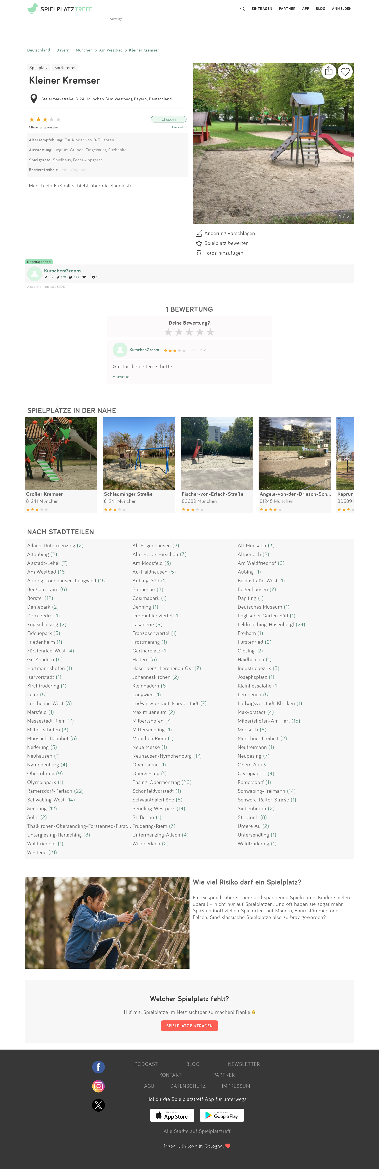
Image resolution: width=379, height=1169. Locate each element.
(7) (64, 563)
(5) (172, 571)
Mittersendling (148, 729)
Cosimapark (145, 598)
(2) (80, 545)
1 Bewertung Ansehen (44, 127)
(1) (258, 571)
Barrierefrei (64, 67)
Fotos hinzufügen (223, 252)
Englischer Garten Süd (263, 615)
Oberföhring (40, 773)
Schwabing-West (46, 799)
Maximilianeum (149, 712)
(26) (186, 782)
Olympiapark (41, 782)
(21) (52, 852)
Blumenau (143, 589)
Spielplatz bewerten (226, 243)
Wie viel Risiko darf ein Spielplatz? (247, 882)
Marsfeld (37, 712)
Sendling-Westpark (153, 808)
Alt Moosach (252, 545)
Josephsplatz (252, 676)
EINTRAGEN (262, 8)
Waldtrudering (253, 843)
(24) (300, 624)
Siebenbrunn (252, 808)
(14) (291, 790)
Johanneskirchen (151, 676)
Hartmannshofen (46, 668)
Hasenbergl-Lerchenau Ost (162, 668)
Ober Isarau (145, 764)
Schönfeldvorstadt (153, 790)
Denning (141, 606)
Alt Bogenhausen (151, 545)
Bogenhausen (253, 589)
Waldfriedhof (41, 843)
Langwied (143, 694)
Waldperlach (146, 843)
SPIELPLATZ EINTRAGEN (189, 1026)
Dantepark (38, 606)
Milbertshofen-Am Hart (264, 720)
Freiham (247, 633)
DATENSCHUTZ (188, 1085)
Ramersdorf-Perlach (49, 790)
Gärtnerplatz (146, 650)
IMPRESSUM (236, 1085)
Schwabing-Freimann (261, 790)
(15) (296, 720)
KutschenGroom (62, 270)
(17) (197, 755)
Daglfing (247, 598)
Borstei (35, 598)
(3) (271, 545)
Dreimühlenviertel (152, 615)
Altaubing (38, 554)
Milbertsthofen (43, 729)
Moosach (248, 729)
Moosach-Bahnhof (48, 738)
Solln (33, 817)
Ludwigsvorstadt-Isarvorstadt (165, 703)
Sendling (37, 808)
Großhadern (40, 659)
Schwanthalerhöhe (153, 799)
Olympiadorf (252, 773)
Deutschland (38, 50)
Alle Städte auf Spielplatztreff (197, 1131)
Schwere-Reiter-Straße (263, 799)
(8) (263, 729)
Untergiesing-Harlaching (54, 834)
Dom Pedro (40, 615)
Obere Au (248, 764)
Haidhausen (251, 659)
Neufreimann (252, 747)
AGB (149, 1085)
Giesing (246, 650)
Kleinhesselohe (255, 685)
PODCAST (146, 1064)
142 (51, 277)
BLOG (320, 8)
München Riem (149, 738)
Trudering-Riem (149, 826)
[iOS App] (172, 1120)
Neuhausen (39, 755)
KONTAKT (170, 1074)
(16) (62, 571)
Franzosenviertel (151, 633)
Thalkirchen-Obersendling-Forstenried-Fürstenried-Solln (91, 826)
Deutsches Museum (260, 606)
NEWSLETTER (244, 1064)
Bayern (63, 50)
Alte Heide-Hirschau (155, 554)
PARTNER (287, 8)
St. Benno (143, 817)
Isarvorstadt (40, 676)
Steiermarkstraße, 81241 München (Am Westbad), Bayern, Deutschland (106, 98)
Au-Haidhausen (150, 571)
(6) (63, 589)
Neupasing (249, 755)
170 (63, 277)
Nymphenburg (43, 764)
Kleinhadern (145, 685)
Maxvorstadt (252, 712)
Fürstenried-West (46, 650)
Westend (37, 852)
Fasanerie (143, 624)
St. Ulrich (248, 817)
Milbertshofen (148, 720)
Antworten (122, 376)
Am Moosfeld (147, 563)
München (84, 50)
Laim (32, 694)
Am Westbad (111, 50)
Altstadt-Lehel (43, 563)
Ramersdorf (251, 782)
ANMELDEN (342, 8)
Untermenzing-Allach (156, 834)
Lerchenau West (45, 703)
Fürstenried (250, 641)
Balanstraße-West (258, 580)
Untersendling (253, 834)
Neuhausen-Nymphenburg (162, 755)
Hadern (140, 659)
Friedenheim (41, 641)
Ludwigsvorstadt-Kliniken (266, 703)
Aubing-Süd (145, 580)
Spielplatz (38, 67)
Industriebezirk (254, 668)
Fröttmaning (146, 641)
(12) (49, 598)
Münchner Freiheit (258, 738)
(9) (159, 624)
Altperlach (249, 554)
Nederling (38, 747)
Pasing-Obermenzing (156, 782)
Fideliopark (39, 633)
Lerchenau (249, 694)
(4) (71, 650)
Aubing (246, 571)
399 (76, 277)
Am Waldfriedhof (257, 563)
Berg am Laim (43, 589)
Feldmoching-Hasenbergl (266, 624)
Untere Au (249, 826)
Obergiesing (145, 773)
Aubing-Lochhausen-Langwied (61, 580)
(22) (79, 790)
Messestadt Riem (46, 720)
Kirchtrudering (43, 685)
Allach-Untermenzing (51, 545)
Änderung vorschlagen (229, 233)
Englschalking (42, 624)
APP (305, 8)
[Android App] (222, 1120)
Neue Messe (146, 747)
